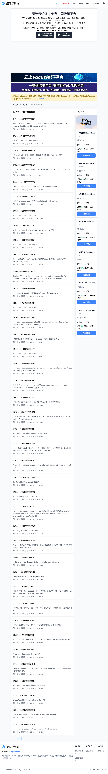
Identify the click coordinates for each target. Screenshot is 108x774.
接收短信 (86, 155)
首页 (57, 3)
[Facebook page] (90, 769)
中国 (87, 3)
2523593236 (85, 282)
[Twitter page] (98, 769)
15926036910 (86, 163)
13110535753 (86, 310)
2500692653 (85, 133)
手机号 (24, 105)
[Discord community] (94, 769)
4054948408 (85, 194)
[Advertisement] (54, 57)
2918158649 (85, 252)
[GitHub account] (102, 769)
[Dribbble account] (105, 769)
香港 (81, 3)
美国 (74, 3)
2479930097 (85, 221)
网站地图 (89, 751)
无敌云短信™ (11, 770)
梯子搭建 (65, 3)
